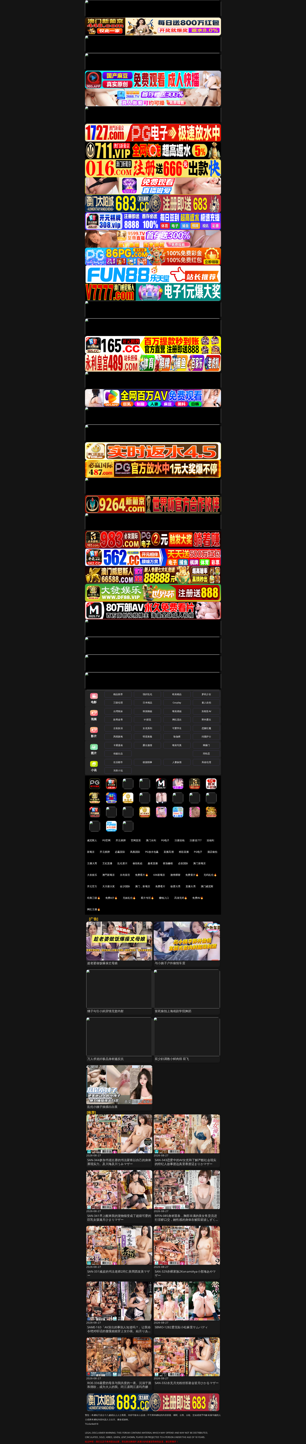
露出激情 (147, 745)
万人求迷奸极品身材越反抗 (105, 1059)
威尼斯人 (92, 840)
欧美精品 (177, 694)
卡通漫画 (118, 745)
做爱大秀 (175, 886)
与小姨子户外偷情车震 (170, 963)
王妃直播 (107, 863)
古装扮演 (118, 728)
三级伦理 (118, 702)
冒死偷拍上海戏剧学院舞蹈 (173, 1011)
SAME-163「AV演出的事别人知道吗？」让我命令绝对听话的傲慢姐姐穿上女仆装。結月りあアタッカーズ (119, 1331)
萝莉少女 (206, 694)
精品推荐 (118, 694)
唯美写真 (177, 745)
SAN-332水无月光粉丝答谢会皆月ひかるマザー (187, 1383)
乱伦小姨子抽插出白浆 (102, 1107)
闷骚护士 (206, 736)
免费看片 (160, 886)
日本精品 (147, 702)
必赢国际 (120, 851)
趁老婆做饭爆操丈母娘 (102, 963)
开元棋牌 (121, 840)
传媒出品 (118, 753)
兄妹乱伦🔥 (129, 897)
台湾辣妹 (118, 711)
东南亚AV (206, 711)
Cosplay (177, 702)
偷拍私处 (138, 863)
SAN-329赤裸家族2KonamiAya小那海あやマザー (185, 1273)
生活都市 (118, 762)
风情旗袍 (118, 736)
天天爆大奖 (108, 886)
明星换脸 (147, 736)
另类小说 (118, 770)
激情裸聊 (175, 874)
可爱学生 (177, 728)
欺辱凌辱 (118, 719)
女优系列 (147, 728)
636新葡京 (159, 874)
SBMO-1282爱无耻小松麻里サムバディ (181, 1327)
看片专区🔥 (147, 897)
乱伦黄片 (122, 863)
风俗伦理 (206, 762)
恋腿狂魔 (206, 728)
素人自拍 (206, 702)
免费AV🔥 (197, 897)
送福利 (210, 840)
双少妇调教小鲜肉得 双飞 (172, 1059)
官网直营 (136, 840)
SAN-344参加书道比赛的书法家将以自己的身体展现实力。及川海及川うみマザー (119, 1162)
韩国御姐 (147, 711)
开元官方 (92, 886)
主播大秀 (92, 863)
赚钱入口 (164, 897)
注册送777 (196, 840)
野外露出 (206, 719)
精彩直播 (184, 851)
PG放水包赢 (151, 851)
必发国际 (183, 863)
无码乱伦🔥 (210, 874)
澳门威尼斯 (207, 886)
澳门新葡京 (199, 863)
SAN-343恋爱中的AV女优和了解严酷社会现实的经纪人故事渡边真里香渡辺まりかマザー (185, 1162)
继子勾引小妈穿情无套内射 (105, 1011)
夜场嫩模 (168, 863)
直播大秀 (191, 886)
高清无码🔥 (180, 897)
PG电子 (165, 840)
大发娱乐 (92, 874)
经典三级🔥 (93, 897)
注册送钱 (180, 840)
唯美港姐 (177, 711)
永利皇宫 (125, 874)
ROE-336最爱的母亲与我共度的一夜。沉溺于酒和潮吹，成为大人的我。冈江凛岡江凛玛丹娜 (119, 1385)
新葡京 (91, 851)
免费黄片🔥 (192, 874)
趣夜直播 (153, 863)
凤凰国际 (135, 851)
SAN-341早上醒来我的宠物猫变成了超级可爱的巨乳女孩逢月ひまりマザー (119, 1218)
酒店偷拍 (212, 851)
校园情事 (147, 762)
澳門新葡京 (108, 874)
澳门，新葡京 (142, 886)
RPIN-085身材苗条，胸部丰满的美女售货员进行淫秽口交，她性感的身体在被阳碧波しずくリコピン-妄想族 (187, 1220)
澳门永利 (151, 840)
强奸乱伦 (147, 694)
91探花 (147, 719)
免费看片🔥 (141, 874)
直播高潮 (169, 851)
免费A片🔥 (111, 897)
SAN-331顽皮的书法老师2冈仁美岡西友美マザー (118, 1273)
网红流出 (177, 719)
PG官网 (106, 840)
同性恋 (206, 753)
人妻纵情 (177, 762)
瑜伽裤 (176, 736)
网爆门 (206, 745)
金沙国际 (125, 886)
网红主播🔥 (93, 909)
